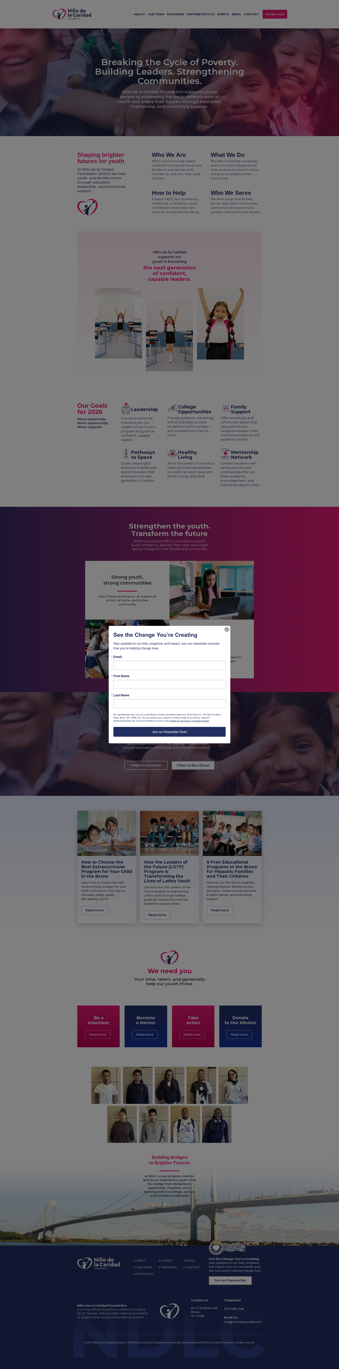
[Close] (226, 629)
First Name (121, 676)
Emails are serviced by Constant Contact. (189, 720)
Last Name (121, 695)
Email (117, 656)
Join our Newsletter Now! (169, 731)
